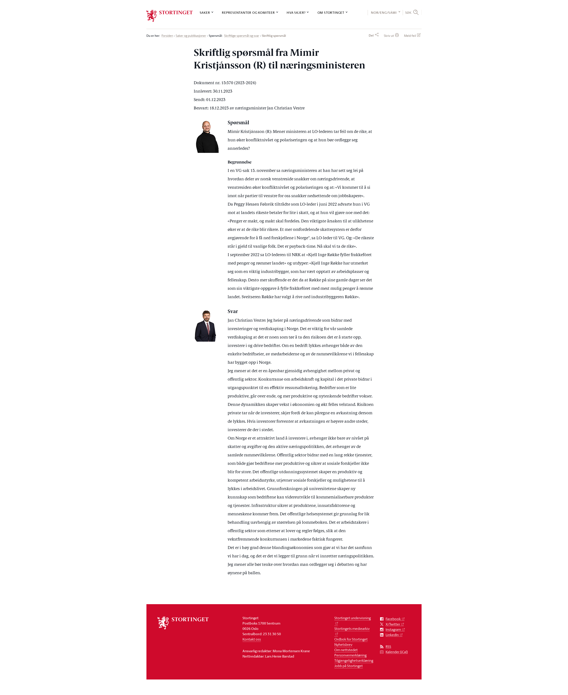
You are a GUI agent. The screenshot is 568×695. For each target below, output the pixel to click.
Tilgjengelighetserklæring (353, 660)
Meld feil (410, 35)
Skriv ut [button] (389, 35)
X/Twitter (393, 624)
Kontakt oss (252, 639)
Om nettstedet (346, 649)
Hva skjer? (296, 12)
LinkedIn (392, 635)
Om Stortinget (331, 12)
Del (371, 35)
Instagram (393, 629)
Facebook (393, 619)
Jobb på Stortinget (348, 665)
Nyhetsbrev (343, 644)
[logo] (169, 16)
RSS (388, 646)
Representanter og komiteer (248, 12)
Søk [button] (408, 12)
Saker (205, 12)
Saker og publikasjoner (191, 35)
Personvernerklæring (350, 655)
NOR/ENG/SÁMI (384, 12)
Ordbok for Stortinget (351, 639)
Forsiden (167, 35)
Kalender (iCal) (397, 652)
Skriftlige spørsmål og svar (241, 35)
